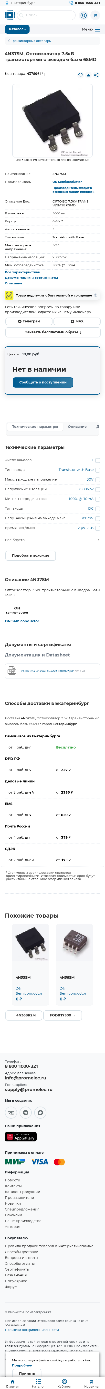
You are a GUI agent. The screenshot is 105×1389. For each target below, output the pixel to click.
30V (90, 479)
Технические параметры (35, 427)
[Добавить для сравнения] (88, 75)
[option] (52, 120)
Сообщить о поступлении (43, 382)
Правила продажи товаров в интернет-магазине (49, 1246)
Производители (19, 1198)
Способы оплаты (20, 1263)
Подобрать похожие (30, 555)
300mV (87, 518)
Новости (12, 1180)
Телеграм (31, 321)
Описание (13, 283)
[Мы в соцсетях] (11, 1113)
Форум (11, 1287)
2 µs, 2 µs (86, 528)
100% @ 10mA (81, 499)
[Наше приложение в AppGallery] (21, 1137)
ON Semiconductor (67, 181)
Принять (27, 1373)
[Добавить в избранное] (80, 75)
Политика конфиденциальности (32, 1330)
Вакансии (13, 1215)
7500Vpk (86, 489)
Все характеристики (22, 272)
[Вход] (83, 15)
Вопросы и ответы (21, 1258)
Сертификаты (17, 1269)
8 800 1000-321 (22, 1066)
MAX (79, 321)
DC (91, 508)
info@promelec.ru (25, 1078)
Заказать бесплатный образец (53, 332)
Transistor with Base (76, 470)
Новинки (13, 1203)
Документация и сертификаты (31, 278)
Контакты (13, 1186)
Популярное (16, 1281)
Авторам (13, 1227)
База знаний (16, 1275)
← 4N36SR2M (24, 1015)
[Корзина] (95, 15)
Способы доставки (21, 1252)
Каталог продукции (22, 1192)
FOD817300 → (62, 1015)
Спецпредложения (22, 1209)
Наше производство (23, 1221)
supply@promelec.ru (28, 1090)
